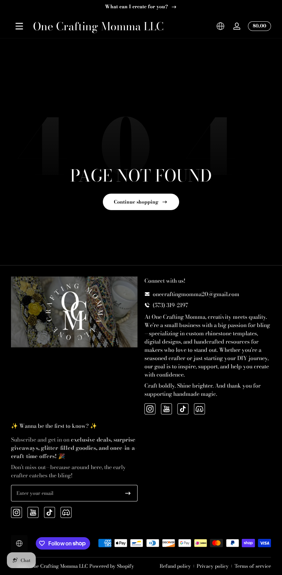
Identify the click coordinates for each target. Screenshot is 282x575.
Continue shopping (136, 202)
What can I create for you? (136, 6)
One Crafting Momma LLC (59, 566)
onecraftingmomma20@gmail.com (196, 294)
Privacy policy (213, 566)
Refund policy (175, 566)
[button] (220, 26)
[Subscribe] (128, 493)
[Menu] (19, 26)
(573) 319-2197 (170, 305)
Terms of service (253, 566)
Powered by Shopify (111, 566)
